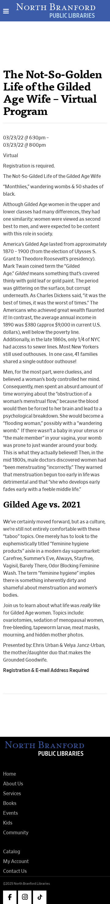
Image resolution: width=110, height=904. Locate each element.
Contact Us (15, 871)
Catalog (11, 851)
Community (15, 832)
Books (9, 803)
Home (9, 774)
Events (10, 813)
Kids (8, 823)
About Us (13, 783)
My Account (16, 861)
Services (12, 793)
